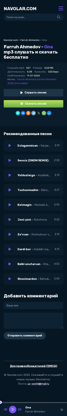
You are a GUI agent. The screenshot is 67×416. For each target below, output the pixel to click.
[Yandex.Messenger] (18, 113)
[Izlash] (58, 17)
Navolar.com (11, 40)
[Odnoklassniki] (28, 113)
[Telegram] (33, 113)
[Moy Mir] (49, 113)
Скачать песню (36, 103)
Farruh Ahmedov (30, 40)
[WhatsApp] (44, 113)
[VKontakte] (23, 113)
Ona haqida (21, 83)
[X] (38, 113)
